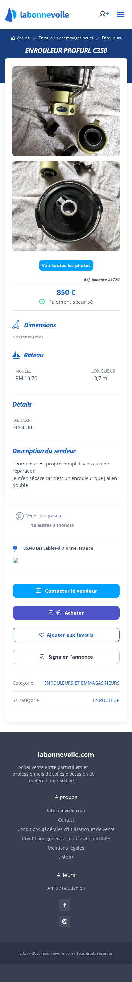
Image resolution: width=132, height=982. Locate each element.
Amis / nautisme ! (66, 888)
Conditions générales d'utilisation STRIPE (66, 838)
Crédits (66, 857)
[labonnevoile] (37, 19)
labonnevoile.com (66, 810)
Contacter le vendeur (70, 591)
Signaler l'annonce (70, 656)
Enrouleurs (111, 38)
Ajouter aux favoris (70, 635)
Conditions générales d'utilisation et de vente (66, 829)
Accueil (23, 38)
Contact (66, 820)
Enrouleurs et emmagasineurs (66, 38)
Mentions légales (66, 848)
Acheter (73, 612)
